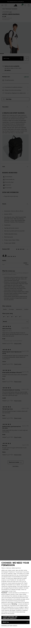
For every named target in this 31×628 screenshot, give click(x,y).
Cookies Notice (5, 591)
